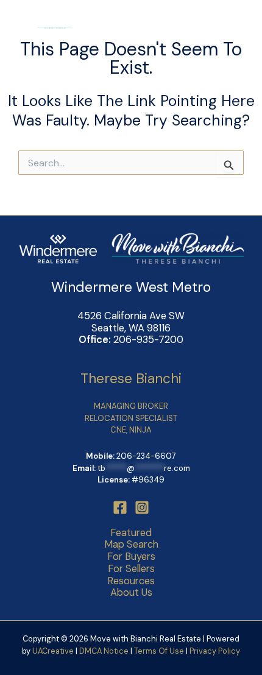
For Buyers (131, 557)
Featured (131, 533)
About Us (131, 593)
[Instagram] (142, 507)
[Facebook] (120, 507)
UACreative (53, 651)
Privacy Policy (214, 651)
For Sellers (131, 569)
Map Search (131, 545)
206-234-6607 (146, 456)
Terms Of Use (160, 651)
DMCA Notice (104, 651)
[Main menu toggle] (235, 25)
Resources (131, 581)
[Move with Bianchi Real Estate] (42, 24)
